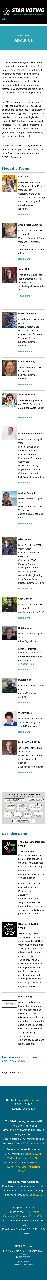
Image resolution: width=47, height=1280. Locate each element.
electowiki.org (27, 664)
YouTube (21, 1166)
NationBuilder (28, 1264)
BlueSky (34, 1158)
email (28, 1262)
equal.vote (35, 1194)
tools (13, 1130)
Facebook (27, 1153)
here (20, 1061)
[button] (3, 19)
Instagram (22, 1158)
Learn (28, 35)
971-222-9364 (25, 1257)
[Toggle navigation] (3, 4)
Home (19, 35)
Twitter (38, 1153)
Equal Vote (35, 1216)
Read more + (25, 214)
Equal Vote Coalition (21, 70)
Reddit (11, 1158)
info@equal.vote (31, 1100)
